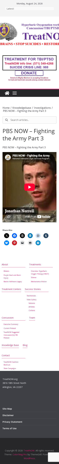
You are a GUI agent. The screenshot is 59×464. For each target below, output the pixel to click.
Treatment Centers (11, 289)
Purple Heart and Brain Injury (12, 276)
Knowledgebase (21, 107)
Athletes (32, 307)
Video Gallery (31, 300)
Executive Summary (11, 324)
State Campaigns (10, 368)
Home (6, 107)
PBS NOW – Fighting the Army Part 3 (24, 111)
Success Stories (33, 289)
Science (33, 277)
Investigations (42, 107)
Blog (25, 345)
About (5, 264)
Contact (6, 355)
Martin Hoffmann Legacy (13, 281)
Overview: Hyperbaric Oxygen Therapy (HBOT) (40, 272)
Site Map (7, 408)
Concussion (8, 317)
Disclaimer (8, 415)
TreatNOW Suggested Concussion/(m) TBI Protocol (11, 335)
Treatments (35, 264)
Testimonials (31, 296)
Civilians (32, 310)
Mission (6, 271)
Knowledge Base (10, 345)
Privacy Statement (12, 421)
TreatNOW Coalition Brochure (11, 363)
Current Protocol (10, 328)
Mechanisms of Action (39, 281)
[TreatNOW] (7, 93)
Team (32, 317)
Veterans (32, 303)
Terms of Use (10, 428)
